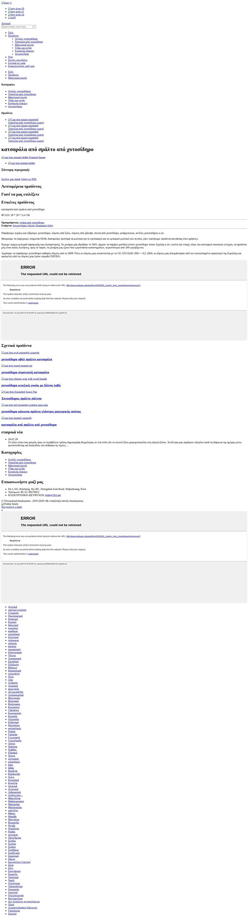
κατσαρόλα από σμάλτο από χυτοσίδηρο (29, 424)
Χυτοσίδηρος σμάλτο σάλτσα (21, 398)
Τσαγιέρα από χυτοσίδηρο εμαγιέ (26, 122)
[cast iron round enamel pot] (16, 365)
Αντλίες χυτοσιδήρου (26, 38)
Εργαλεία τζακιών (24, 50)
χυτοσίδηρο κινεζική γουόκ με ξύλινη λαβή (31, 385)
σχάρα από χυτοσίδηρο (32, 222)
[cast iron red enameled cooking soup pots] (24, 405)
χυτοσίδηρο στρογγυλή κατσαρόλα (25, 372)
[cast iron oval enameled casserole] (20, 352)
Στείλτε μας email (10, 179)
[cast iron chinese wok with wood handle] (24, 378)
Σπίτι (10, 32)
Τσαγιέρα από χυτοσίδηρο (29, 41)
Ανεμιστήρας (22, 53)
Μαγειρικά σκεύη (24, 44)
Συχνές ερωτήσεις (17, 60)
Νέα (10, 57)
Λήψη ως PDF (29, 179)
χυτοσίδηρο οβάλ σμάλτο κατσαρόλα (26, 359)
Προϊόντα (13, 35)
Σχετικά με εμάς (16, 63)
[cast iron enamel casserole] (16, 418)
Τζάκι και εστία (23, 47)
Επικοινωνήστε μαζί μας (21, 66)
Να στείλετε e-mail (11, 506)
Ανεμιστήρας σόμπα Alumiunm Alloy (33, 225)
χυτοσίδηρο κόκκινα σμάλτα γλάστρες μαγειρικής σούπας (41, 411)
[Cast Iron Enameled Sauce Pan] (19, 391)
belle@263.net (53, 495)
